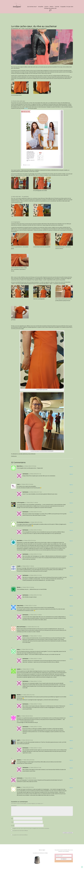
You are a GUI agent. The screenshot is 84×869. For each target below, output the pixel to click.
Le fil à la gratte (20, 502)
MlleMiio (19, 694)
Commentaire (14, 805)
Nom (12, 818)
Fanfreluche (15, 28)
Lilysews (19, 759)
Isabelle (18, 669)
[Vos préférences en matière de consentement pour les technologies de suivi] (82, 867)
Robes (36, 28)
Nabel (18, 716)
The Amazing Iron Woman (23, 522)
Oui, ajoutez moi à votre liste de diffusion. (20, 834)
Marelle (26, 108)
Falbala (18, 787)
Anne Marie (19, 540)
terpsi (18, 484)
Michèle (18, 587)
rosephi (18, 566)
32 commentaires (43, 28)
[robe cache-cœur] (20, 87)
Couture (46, 6)
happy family (20, 605)
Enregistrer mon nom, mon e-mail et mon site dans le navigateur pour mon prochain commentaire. (31, 828)
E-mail (12, 822)
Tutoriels (57, 6)
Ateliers (51, 6)
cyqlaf (18, 740)
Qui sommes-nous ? (32, 6)
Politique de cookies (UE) (50, 8)
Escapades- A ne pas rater (66, 6)
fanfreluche (25, 473)
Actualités (40, 6)
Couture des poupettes (30, 28)
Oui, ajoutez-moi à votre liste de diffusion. (20, 830)
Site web (12, 825)
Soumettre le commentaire (67, 832)
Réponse (71, 466)
